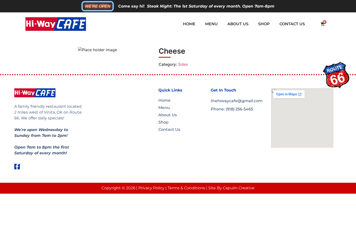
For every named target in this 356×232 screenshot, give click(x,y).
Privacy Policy (151, 188)
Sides (183, 64)
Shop (264, 24)
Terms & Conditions (186, 188)
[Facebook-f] (17, 166)
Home (189, 24)
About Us (237, 24)
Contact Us (292, 24)
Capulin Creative (239, 188)
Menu (211, 24)
